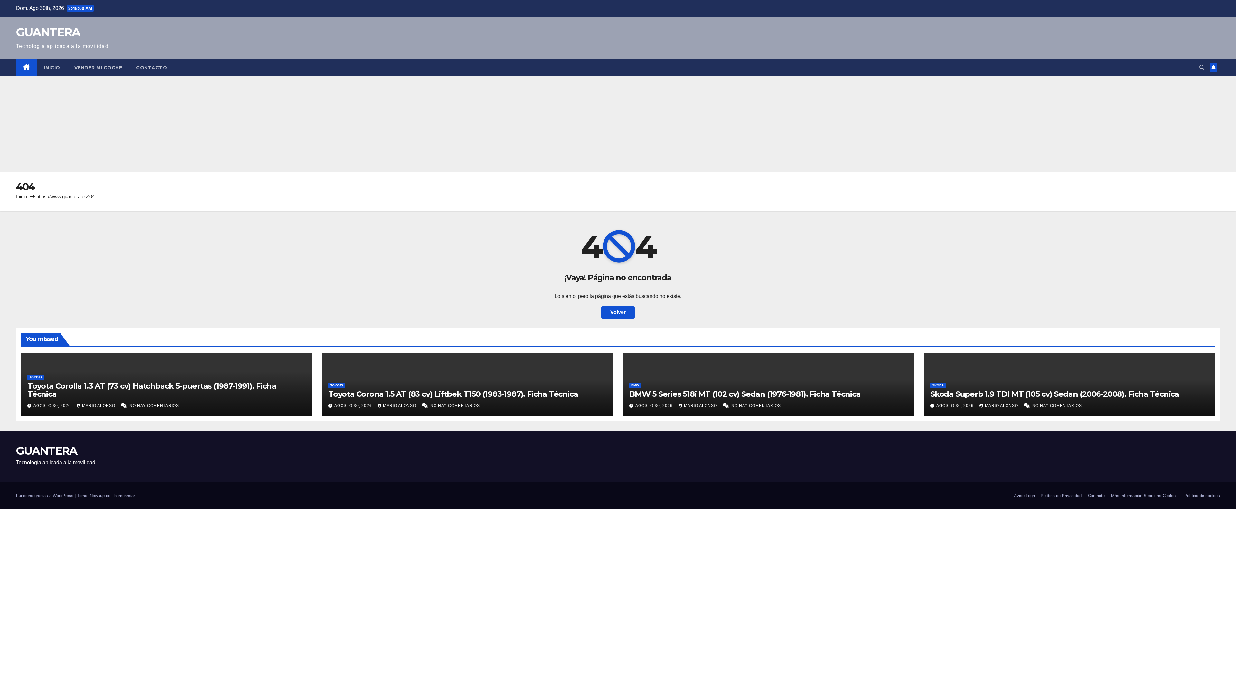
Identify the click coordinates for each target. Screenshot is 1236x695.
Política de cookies (1202, 495)
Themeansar (123, 495)
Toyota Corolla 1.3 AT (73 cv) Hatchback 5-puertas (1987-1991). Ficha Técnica (151, 390)
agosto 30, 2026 (52, 405)
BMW (635, 385)
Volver (618, 312)
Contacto (151, 67)
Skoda (938, 385)
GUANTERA (48, 32)
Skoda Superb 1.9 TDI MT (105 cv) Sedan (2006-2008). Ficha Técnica (1054, 394)
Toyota (35, 377)
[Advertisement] (618, 124)
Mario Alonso (99, 405)
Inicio (52, 67)
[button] (1201, 67)
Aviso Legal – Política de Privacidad (1048, 495)
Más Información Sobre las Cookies (1144, 495)
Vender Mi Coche (98, 67)
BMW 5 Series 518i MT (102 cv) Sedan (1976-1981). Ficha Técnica (745, 394)
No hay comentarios (154, 405)
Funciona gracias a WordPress (45, 495)
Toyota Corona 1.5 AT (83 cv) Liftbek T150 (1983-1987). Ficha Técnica (453, 394)
